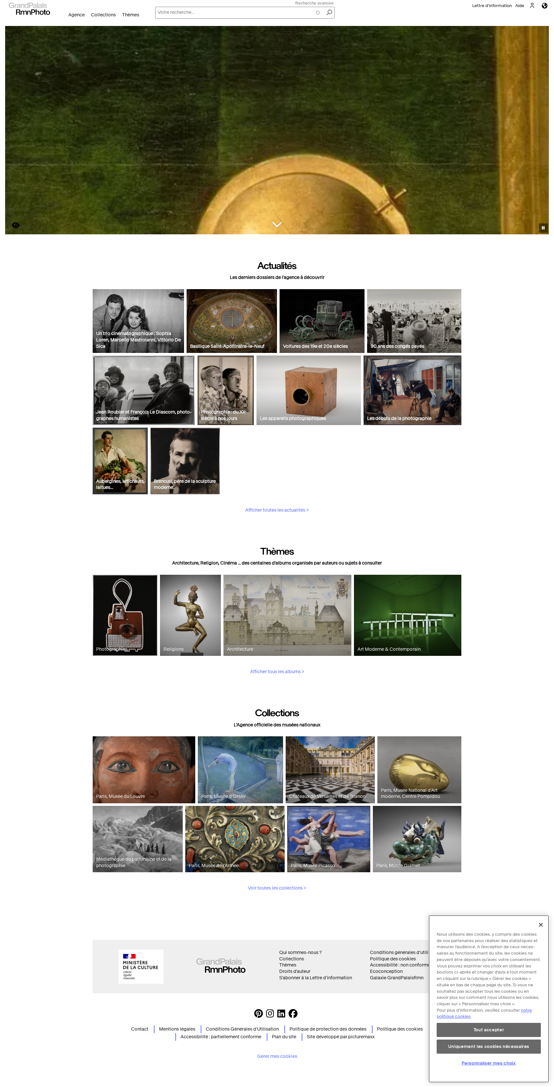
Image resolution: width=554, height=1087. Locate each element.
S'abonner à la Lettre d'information (315, 977)
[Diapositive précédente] (13, 131)
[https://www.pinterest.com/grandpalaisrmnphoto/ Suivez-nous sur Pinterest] (258, 1015)
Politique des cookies (393, 959)
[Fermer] (541, 925)
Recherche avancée (314, 3)
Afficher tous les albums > (277, 671)
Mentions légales (177, 1029)
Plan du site (284, 1036)
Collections (103, 15)
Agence (76, 15)
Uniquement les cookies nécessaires (488, 1046)
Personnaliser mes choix (489, 1063)
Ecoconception (386, 971)
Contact (139, 1029)
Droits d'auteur (294, 971)
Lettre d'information (492, 6)
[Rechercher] (329, 13)
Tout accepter (489, 1030)
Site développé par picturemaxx (340, 1036)
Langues (545, 5)
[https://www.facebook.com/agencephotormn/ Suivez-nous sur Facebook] (293, 1015)
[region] (489, 999)
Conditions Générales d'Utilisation (242, 1029)
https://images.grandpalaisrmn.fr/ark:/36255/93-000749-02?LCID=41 (12, 225)
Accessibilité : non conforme (400, 965)
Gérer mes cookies (277, 1056)
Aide (519, 6)
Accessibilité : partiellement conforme (220, 1036)
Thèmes (130, 15)
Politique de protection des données (328, 1029)
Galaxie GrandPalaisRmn (397, 977)
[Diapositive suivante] (540, 131)
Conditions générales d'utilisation (405, 952)
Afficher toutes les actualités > (277, 510)
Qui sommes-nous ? (300, 952)
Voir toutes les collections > (277, 888)
